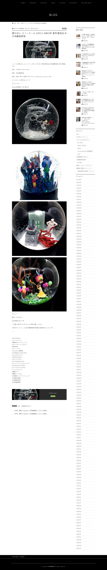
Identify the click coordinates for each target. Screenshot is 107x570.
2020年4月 (78, 395)
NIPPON (79, 148)
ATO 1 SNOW (80, 142)
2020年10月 (79, 378)
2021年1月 (78, 369)
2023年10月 (79, 276)
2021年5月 (78, 358)
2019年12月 (78, 406)
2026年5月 (78, 188)
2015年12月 (78, 539)
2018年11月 (78, 443)
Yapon (78, 154)
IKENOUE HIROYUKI (81, 145)
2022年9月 (78, 313)
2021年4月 (78, 361)
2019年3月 (78, 432)
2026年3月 (78, 193)
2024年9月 (78, 244)
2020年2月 (78, 400)
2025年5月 (78, 222)
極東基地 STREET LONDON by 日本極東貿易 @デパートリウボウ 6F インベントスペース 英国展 (88, 73)
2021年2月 (78, 366)
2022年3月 (78, 330)
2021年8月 (78, 349)
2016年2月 (78, 534)
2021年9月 (78, 347)
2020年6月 (78, 389)
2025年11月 (78, 205)
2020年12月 (79, 372)
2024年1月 (78, 267)
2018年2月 (78, 466)
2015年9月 (78, 548)
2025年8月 (78, 213)
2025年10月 (79, 208)
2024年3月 (78, 261)
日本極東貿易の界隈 (81, 159)
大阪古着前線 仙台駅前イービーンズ (85, 171)
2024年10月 (79, 242)
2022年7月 (78, 318)
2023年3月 (78, 296)
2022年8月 (78, 315)
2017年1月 (78, 503)
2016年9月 (78, 514)
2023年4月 (78, 293)
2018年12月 (78, 440)
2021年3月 (78, 364)
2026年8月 (78, 179)
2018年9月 (78, 449)
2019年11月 (78, 409)
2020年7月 (78, 386)
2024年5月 (78, 256)
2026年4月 (78, 191)
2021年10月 (78, 344)
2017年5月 (78, 491)
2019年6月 (78, 423)
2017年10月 (78, 477)
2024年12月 (79, 236)
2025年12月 (79, 202)
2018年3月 (78, 463)
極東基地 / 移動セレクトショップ (83, 168)
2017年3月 (78, 497)
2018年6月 (78, 454)
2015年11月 (78, 542)
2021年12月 (78, 338)
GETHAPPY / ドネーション (82, 137)
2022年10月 (79, 310)
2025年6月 (78, 219)
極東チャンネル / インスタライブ (83, 165)
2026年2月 (78, 196)
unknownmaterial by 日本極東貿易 (85, 151)
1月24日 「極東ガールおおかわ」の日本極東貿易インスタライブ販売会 (30, 410)
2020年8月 (78, 383)
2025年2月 (78, 230)
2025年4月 (78, 225)
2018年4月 (78, 460)
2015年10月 (78, 545)
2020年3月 (78, 398)
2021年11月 (78, 341)
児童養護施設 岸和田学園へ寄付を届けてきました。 (88, 64)
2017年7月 (78, 486)
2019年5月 (78, 426)
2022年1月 (78, 335)
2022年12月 (78, 304)
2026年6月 (78, 185)
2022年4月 (78, 327)
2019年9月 (78, 415)
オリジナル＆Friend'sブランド (83, 140)
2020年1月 (78, 403)
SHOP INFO (15, 556)
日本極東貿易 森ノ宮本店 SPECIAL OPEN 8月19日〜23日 (88, 55)
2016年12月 (78, 505)
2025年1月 (78, 233)
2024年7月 (78, 250)
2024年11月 (78, 239)
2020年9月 (78, 381)
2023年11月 (78, 273)
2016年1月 (78, 537)
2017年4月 (78, 494)
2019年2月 (78, 435)
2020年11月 (78, 375)
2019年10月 (78, 412)
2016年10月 (78, 511)
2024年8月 (78, 247)
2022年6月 (78, 321)
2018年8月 (78, 452)
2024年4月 (78, 259)
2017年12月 (78, 471)
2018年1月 (78, 469)
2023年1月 (78, 301)
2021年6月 (78, 355)
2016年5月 (78, 525)
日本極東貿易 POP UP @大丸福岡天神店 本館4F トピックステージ (88, 101)
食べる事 (79, 162)
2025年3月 (78, 227)
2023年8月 (78, 281)
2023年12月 (78, 270)
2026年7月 (78, 182)
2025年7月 (78, 216)
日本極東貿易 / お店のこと (26, 406)
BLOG (64, 28)
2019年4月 (78, 429)
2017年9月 (78, 480)
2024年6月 (78, 253)
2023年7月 (78, 284)
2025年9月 (78, 210)
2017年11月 (78, 474)
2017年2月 (78, 500)
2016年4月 (78, 528)
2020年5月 (78, 392)
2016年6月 (78, 522)
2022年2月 (78, 332)
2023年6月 (78, 287)
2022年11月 (78, 307)
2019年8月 (78, 417)
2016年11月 (78, 508)
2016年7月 (78, 520)
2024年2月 (78, 264)
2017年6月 (78, 488)
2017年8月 (78, 483)
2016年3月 (78, 531)
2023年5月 (78, 290)
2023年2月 (78, 298)
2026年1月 (78, 199)
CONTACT (22, 556)
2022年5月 (78, 324)
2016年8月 (78, 517)
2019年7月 (78, 420)
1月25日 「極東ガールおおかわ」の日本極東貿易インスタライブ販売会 (30, 413)
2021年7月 (78, 352)
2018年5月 (78, 457)
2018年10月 (78, 446)
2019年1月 (78, 437)
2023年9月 (78, 279)
